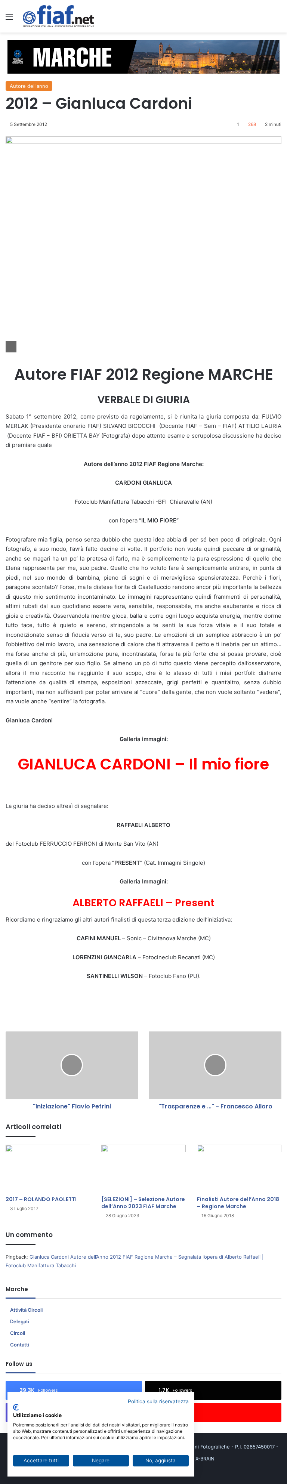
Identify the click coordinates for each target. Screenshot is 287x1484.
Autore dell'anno (29, 86)
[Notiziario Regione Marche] (58, 16)
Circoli (17, 1333)
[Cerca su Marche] (277, 19)
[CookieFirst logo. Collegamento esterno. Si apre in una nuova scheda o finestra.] (16, 1407)
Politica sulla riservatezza (158, 1401)
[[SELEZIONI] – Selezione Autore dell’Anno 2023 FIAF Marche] (143, 1168)
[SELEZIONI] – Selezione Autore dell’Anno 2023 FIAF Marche (143, 1202)
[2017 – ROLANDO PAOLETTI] (48, 1168)
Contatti (19, 1345)
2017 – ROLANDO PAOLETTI (41, 1199)
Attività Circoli (26, 1310)
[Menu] (9, 19)
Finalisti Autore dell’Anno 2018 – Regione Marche (238, 1202)
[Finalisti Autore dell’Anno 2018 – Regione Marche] (239, 1168)
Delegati (19, 1321)
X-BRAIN (205, 1459)
